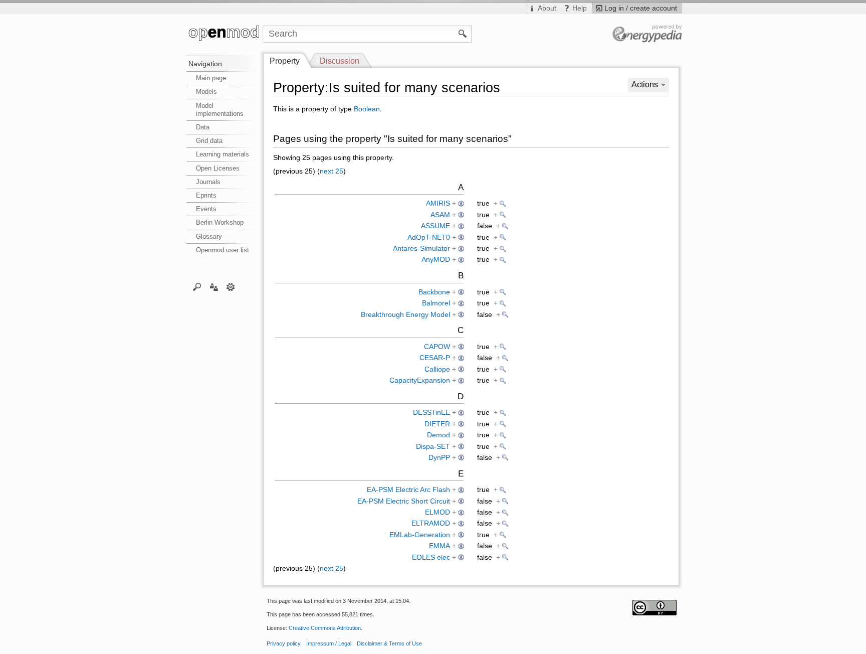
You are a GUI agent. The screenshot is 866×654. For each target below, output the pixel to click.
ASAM (440, 215)
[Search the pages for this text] (463, 33)
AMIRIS (438, 203)
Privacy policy (284, 643)
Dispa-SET (433, 446)
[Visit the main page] (224, 34)
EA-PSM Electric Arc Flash (408, 490)
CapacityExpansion (419, 380)
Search (197, 286)
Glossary (209, 236)
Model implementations (220, 109)
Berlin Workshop (220, 222)
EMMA (439, 546)
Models (206, 91)
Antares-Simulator (421, 248)
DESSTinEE (431, 412)
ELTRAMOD (430, 523)
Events (206, 209)
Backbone (434, 292)
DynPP (439, 457)
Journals (208, 182)
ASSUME (435, 226)
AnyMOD (435, 259)
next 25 (331, 171)
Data (202, 127)
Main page (211, 78)
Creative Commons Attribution (325, 628)
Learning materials (222, 154)
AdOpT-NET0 (428, 237)
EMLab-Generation (419, 535)
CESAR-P (434, 358)
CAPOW (437, 347)
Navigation (205, 64)
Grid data (209, 140)
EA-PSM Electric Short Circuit (403, 501)
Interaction (214, 286)
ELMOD (437, 512)
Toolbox (231, 286)
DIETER (437, 424)
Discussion (339, 61)
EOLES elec (431, 557)
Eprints (206, 195)
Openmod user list (222, 250)
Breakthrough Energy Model (405, 314)
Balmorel (436, 303)
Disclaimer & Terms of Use (389, 643)
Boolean (367, 109)
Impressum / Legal (328, 643)
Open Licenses (218, 168)
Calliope (437, 369)
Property (285, 61)
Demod (438, 435)
